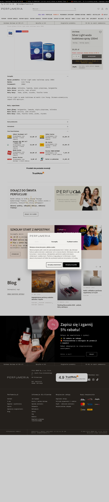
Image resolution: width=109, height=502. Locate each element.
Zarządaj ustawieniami (54, 264)
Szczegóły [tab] (54, 241)
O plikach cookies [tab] (72, 241)
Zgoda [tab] (37, 241)
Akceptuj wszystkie (71, 264)
